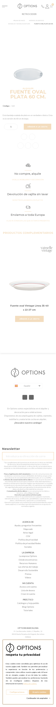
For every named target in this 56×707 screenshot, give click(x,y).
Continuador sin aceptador (38, 698)
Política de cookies (30, 684)
